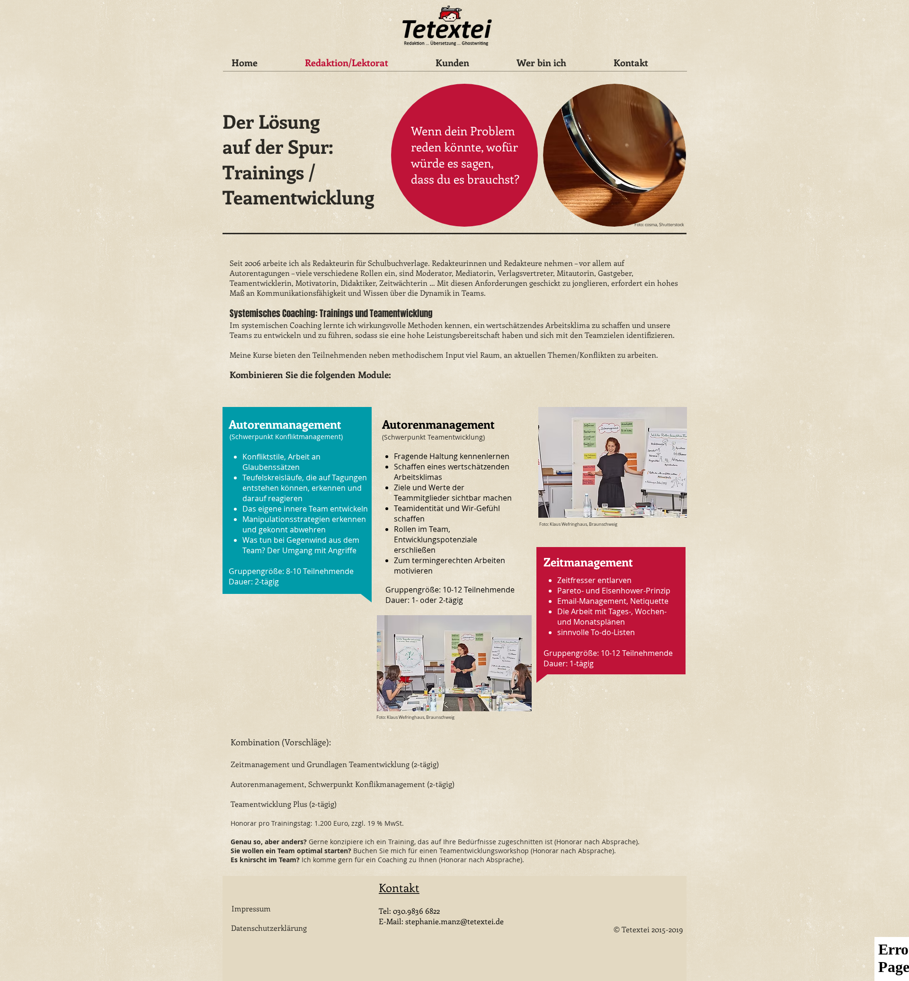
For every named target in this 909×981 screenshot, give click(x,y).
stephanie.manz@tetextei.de (454, 921)
